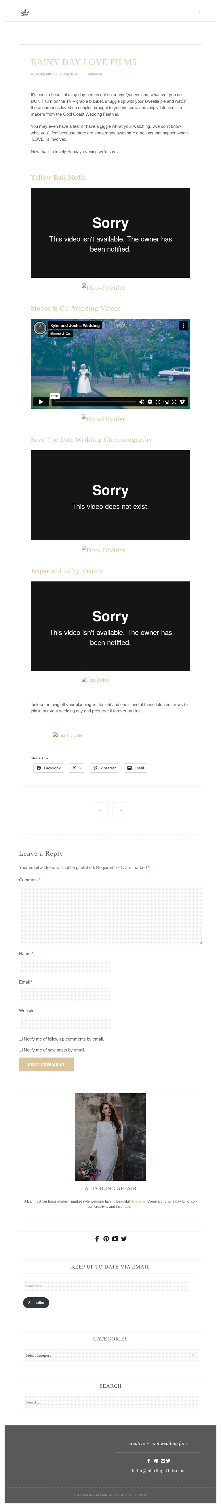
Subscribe (36, 1303)
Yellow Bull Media (58, 177)
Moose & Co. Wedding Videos (76, 308)
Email (26, 982)
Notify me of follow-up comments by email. (64, 1039)
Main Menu (199, 13)
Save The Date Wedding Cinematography (92, 439)
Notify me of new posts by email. (54, 1049)
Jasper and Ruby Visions (67, 571)
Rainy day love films (84, 62)
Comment (30, 879)
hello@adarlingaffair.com (158, 1470)
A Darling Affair (42, 74)
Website (26, 1010)
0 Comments (92, 74)
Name (26, 953)
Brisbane (138, 1201)
